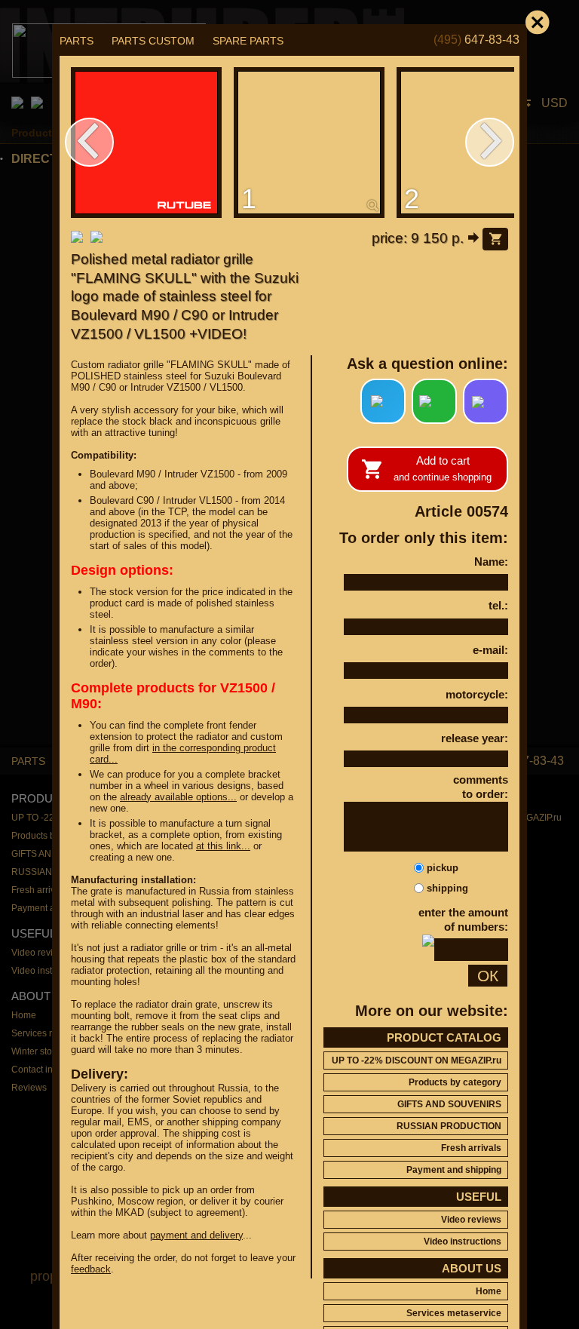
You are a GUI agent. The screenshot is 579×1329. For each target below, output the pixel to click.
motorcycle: (477, 694)
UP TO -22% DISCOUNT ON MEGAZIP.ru (416, 1060)
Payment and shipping (453, 1170)
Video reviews (471, 1219)
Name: (491, 561)
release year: (474, 738)
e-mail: (490, 649)
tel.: (498, 605)
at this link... (223, 846)
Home (488, 1291)
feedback (91, 1269)
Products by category (455, 1082)
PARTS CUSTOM (153, 41)
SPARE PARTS (248, 41)
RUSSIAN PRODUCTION (449, 1126)
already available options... (178, 797)
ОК (487, 975)
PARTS (76, 41)
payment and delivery (196, 1235)
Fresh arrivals (471, 1148)
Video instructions (462, 1241)
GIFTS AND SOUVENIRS (449, 1104)
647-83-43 (476, 39)
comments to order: (480, 787)
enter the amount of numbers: (463, 920)
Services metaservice (453, 1313)
